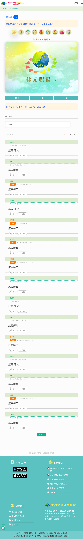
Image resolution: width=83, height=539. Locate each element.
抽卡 (17, 97)
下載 (66, 97)
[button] (78, 3)
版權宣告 (15, 524)
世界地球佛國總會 (57, 479)
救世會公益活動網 (57, 488)
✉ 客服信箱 (63, 533)
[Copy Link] (11, 17)
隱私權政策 (16, 520)
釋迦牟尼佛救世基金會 (58, 483)
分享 (41, 97)
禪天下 (52, 492)
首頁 (6, 8)
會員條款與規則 (18, 516)
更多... (41, 434)
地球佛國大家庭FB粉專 (59, 475)
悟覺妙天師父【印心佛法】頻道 (61, 469)
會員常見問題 (17, 511)
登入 (76, 116)
